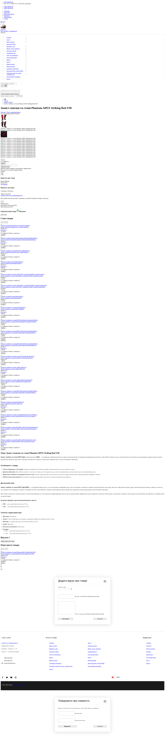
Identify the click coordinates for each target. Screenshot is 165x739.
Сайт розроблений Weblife (19, 685)
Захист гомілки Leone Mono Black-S (11, 263)
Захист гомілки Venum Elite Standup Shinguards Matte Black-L (18, 239)
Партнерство (8, 17)
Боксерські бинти (11, 44)
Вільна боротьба (11, 66)
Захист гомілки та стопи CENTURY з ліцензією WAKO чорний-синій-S (22, 276)
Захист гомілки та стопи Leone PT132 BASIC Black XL (17, 358)
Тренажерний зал (11, 53)
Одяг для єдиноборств (12, 55)
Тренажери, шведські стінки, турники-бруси (14, 74)
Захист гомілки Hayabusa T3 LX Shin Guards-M (14, 227)
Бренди (8, 79)
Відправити (67, 726)
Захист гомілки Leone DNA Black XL (12, 403)
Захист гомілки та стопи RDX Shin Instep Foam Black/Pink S (18, 332)
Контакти (7, 15)
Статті (6, 18)
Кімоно (8, 59)
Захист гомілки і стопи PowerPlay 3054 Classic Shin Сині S (18, 441)
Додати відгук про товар (7, 541)
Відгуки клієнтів (9, 14)
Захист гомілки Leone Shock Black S (11, 298)
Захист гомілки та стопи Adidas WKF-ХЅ (13, 369)
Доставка (7, 11)
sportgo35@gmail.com (9, 663)
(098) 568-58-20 (8, 8)
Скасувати (100, 618)
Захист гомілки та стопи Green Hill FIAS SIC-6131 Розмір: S (18, 416)
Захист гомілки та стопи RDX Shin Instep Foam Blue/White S (18, 392)
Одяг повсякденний (12, 57)
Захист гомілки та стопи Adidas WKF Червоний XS (16, 381)
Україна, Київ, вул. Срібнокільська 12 (12, 195)
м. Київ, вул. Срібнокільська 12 (10, 643)
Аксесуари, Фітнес (11, 51)
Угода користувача (151, 657)
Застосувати (65, 618)
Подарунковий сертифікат (13, 76)
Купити (3, 163)
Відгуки (3, 230)
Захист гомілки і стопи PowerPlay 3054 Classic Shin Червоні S (19, 429)
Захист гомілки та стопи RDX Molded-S (12, 309)
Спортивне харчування (13, 68)
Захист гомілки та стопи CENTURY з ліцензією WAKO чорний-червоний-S (23, 287)
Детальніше (4, 184)
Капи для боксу (11, 42)
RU (2, 21)
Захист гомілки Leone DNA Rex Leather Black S (14, 252)
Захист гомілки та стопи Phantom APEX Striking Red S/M (17, 553)
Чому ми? (7, 12)
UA (4, 21)
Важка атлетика (11, 64)
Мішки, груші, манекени (13, 48)
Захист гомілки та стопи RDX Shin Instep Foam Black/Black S (18, 345)
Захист (8, 39)
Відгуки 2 (3, 112)
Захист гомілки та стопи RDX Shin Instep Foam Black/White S (18, 321)
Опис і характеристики (13, 112)
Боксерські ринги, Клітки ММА (15, 71)
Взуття (8, 62)
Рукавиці (9, 37)
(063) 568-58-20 (8, 2)
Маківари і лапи (11, 46)
